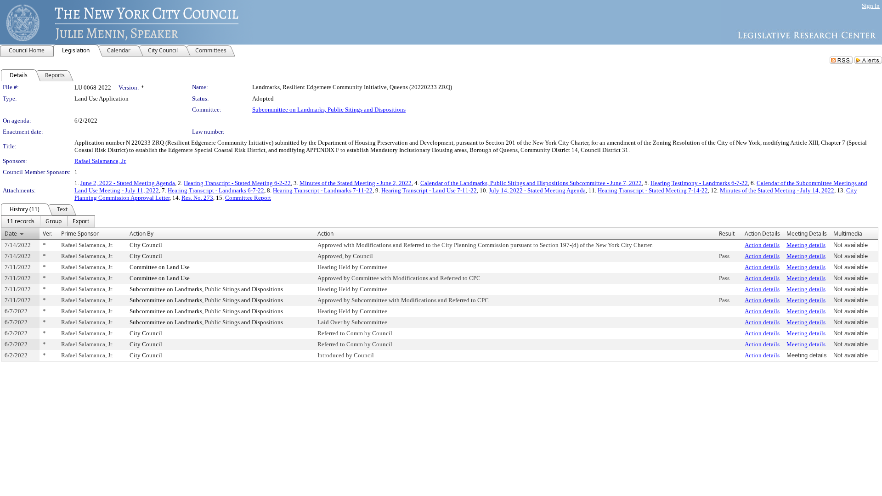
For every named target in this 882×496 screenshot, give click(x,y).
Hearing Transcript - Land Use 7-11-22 (429, 190)
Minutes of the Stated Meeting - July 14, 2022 (777, 190)
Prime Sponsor (80, 233)
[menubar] (48, 221)
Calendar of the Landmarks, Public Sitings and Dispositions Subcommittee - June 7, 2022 (531, 183)
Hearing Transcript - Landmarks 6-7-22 (216, 190)
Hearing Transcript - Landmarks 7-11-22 (323, 190)
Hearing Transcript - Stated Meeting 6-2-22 (237, 183)
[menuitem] (20, 221)
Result (727, 233)
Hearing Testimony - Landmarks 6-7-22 (699, 183)
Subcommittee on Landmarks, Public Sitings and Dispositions (329, 109)
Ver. (47, 233)
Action (325, 233)
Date (11, 233)
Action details (762, 245)
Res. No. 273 (197, 197)
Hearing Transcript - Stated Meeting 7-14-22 (653, 190)
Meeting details (805, 245)
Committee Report (248, 197)
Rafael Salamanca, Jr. (100, 161)
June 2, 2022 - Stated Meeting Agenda (127, 183)
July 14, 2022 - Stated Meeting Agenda (537, 190)
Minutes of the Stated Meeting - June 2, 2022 (356, 183)
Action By (141, 233)
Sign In (871, 5)
